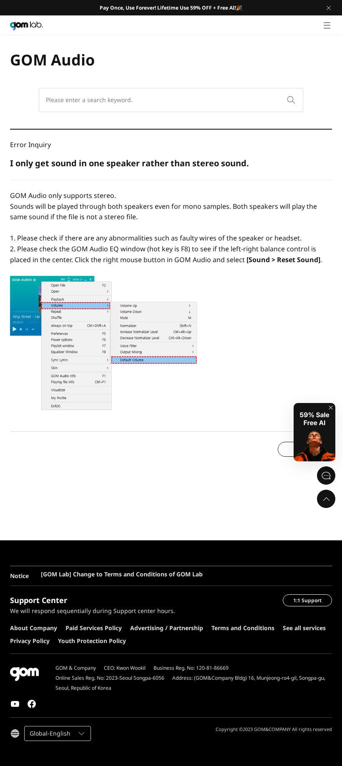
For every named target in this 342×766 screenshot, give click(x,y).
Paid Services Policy (93, 628)
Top (326, 499)
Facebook (32, 704)
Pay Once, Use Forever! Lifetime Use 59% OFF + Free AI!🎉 (171, 7)
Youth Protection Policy (92, 641)
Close (328, 8)
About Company (33, 628)
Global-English (50, 733)
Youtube (15, 704)
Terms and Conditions (242, 628)
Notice (19, 575)
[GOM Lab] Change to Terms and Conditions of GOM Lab (122, 567)
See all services (304, 628)
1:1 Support (307, 600)
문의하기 (326, 475)
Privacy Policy (30, 641)
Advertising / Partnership (166, 628)
